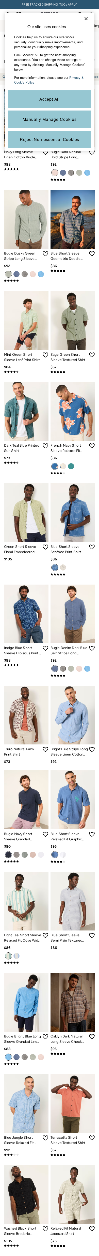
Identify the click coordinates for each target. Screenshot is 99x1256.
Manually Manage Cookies (50, 119)
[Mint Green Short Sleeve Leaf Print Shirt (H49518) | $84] (26, 320)
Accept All (49, 99)
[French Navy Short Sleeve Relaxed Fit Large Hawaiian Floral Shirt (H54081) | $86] (73, 411)
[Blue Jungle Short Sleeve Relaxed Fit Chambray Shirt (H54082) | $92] (26, 1103)
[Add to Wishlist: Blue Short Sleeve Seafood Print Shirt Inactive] (92, 547)
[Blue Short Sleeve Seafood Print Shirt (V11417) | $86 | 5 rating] (73, 574)
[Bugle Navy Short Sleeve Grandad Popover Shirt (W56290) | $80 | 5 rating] (26, 861)
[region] (49, 82)
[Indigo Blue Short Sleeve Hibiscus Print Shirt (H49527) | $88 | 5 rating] (26, 665)
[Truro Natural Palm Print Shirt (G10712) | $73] (26, 715)
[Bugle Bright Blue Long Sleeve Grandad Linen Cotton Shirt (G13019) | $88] (26, 1002)
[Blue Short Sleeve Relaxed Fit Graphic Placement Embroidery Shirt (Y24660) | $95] (73, 799)
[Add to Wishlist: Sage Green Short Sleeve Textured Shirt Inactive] (92, 355)
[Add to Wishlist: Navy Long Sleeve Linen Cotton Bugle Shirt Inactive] (45, 152)
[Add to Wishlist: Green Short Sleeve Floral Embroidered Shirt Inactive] (45, 547)
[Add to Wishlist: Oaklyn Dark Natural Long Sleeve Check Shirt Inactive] (92, 1037)
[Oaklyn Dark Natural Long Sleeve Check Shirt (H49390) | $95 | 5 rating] (73, 1054)
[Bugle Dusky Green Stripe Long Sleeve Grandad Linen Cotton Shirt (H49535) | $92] (26, 219)
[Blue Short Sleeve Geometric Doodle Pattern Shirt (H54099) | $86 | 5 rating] (73, 271)
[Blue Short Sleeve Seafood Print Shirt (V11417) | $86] (73, 512)
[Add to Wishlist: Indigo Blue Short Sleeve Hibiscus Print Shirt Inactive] (45, 648)
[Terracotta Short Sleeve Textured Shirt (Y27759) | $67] (73, 1103)
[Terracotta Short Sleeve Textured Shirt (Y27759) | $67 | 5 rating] (73, 1155)
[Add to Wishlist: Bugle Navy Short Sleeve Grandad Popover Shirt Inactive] (45, 834)
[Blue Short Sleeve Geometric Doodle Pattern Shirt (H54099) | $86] (73, 219)
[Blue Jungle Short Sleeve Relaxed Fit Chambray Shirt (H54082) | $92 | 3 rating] (26, 1155)
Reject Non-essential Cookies (49, 139)
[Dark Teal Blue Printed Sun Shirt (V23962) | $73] (26, 411)
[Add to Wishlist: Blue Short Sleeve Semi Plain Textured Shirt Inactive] (92, 935)
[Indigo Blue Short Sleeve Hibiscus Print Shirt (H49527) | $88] (26, 614)
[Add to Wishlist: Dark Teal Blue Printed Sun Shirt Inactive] (45, 446)
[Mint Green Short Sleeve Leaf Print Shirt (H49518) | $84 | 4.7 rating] (26, 372)
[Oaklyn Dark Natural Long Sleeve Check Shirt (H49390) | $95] (73, 1002)
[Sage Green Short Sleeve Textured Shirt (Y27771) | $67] (73, 320)
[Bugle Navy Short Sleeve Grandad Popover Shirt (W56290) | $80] (26, 799)
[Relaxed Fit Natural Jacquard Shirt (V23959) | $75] (73, 1194)
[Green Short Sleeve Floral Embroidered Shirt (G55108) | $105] (26, 512)
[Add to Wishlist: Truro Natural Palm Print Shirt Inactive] (45, 749)
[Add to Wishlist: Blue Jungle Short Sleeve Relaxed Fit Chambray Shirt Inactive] (45, 1138)
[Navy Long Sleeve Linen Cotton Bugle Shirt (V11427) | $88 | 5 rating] (26, 169)
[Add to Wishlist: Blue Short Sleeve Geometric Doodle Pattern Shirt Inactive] (92, 254)
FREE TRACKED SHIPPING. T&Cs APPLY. (49, 4)
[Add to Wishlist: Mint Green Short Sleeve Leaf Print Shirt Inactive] (45, 355)
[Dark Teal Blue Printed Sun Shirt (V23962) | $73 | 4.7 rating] (26, 463)
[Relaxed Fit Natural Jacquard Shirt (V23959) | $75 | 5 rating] (73, 1246)
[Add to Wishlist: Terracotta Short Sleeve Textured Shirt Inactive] (92, 1138)
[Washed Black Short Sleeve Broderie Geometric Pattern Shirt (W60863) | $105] (26, 1194)
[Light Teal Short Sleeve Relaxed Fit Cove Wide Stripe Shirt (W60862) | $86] (26, 901)
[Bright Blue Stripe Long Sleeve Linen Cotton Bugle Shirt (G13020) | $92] (73, 715)
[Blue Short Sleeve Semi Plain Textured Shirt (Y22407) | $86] (73, 901)
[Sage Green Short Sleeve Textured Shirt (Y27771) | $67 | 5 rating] (73, 372)
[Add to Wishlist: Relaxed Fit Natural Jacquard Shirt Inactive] (92, 1229)
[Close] (86, 18)
